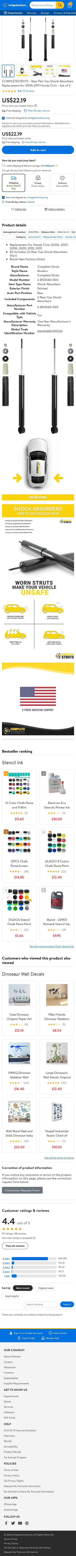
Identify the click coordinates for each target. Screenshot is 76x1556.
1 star (7, 1275)
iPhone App (10, 1504)
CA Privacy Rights (14, 1480)
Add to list (20, 209)
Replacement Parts (53, 237)
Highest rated (45, 1288)
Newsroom (10, 1367)
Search (67, 1304)
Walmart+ (9, 1412)
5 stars (6, 1258)
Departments (15, 13)
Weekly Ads (52, 1338)
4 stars (6, 1262)
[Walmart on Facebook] (6, 1523)
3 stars (6, 1267)
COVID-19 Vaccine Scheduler (20, 1430)
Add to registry (56, 209)
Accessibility (11, 1446)
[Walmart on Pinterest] (27, 1523)
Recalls (7, 1441)
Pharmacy (9, 1435)
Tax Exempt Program (15, 1457)
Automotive (34, 237)
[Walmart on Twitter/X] (13, 1523)
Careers (8, 1362)
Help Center (60, 1333)
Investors (9, 1372)
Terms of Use (11, 1470)
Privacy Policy (11, 1475)
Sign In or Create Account (28, 1333)
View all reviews (15, 1246)
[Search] (60, 5)
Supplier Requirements (16, 1383)
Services (31, 13)
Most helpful (12, 1296)
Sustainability (11, 1378)
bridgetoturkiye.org (38, 118)
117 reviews (28, 90)
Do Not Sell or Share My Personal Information (29, 1491)
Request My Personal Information (22, 1486)
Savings (45, 13)
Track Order (28, 1338)
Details (31, 202)
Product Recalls (12, 1452)
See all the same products (59, 1158)
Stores (7, 1401)
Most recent (22, 1288)
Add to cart (38, 150)
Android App (11, 1509)
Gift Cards (9, 1417)
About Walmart (12, 1356)
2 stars (6, 1271)
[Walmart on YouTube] (20, 1523)
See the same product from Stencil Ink (52, 946)
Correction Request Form (22, 1190)
